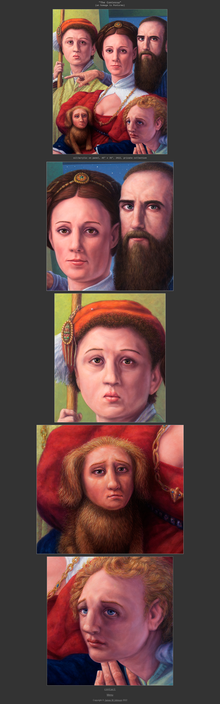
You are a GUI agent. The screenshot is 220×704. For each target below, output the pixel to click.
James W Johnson (113, 700)
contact (110, 689)
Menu (110, 695)
